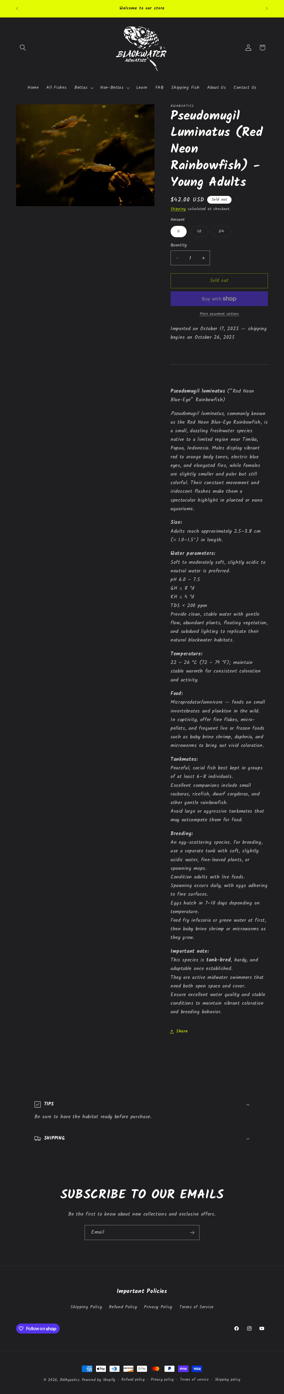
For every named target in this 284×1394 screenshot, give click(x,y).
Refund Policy (123, 1307)
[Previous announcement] (17, 8)
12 (202, 232)
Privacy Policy (158, 1307)
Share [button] (181, 1031)
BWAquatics (70, 1380)
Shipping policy (227, 1380)
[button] (23, 48)
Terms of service (194, 1380)
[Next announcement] (267, 8)
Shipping (178, 209)
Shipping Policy (86, 1307)
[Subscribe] (192, 1232)
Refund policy (132, 1380)
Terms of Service (196, 1307)
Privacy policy (162, 1380)
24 (225, 232)
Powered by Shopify (99, 1380)
